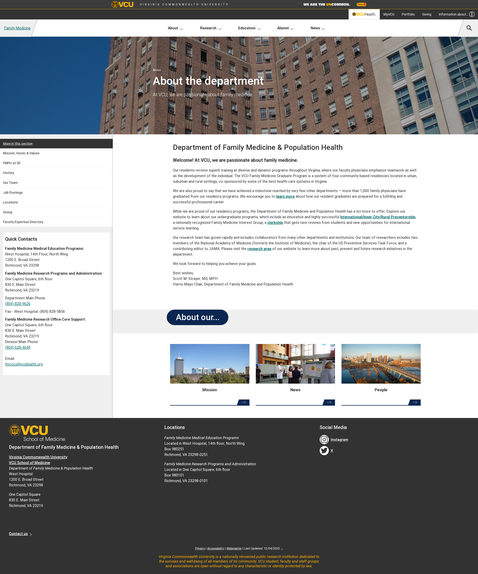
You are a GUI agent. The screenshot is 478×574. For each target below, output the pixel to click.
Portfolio (408, 14)
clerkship (275, 222)
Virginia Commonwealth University (184, 4)
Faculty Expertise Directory (23, 222)
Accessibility (215, 548)
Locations (10, 202)
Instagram (339, 439)
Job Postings (13, 193)
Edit (281, 548)
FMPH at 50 (11, 163)
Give (360, 4)
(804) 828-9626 (17, 303)
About (173, 28)
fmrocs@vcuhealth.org (24, 364)
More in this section (18, 144)
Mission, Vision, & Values (21, 153)
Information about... (453, 14)
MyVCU (389, 14)
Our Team (10, 183)
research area (259, 248)
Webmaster (234, 548)
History (8, 173)
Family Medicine (17, 28)
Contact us (18, 533)
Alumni (283, 28)
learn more (285, 196)
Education (246, 28)
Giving (426, 14)
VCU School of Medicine (29, 462)
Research (208, 28)
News (315, 28)
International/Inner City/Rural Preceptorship (377, 217)
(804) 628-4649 (17, 347)
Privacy (200, 548)
